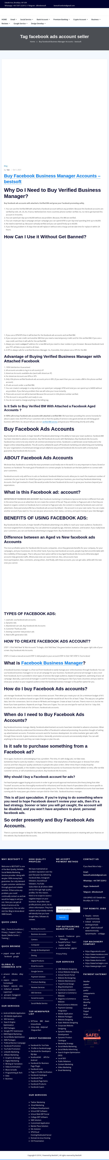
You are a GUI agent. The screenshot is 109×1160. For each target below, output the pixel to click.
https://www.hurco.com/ (95, 957)
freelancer (70, 936)
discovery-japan (10, 998)
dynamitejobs (90, 933)
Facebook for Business (40, 1063)
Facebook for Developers (41, 1051)
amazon (7, 974)
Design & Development (40, 950)
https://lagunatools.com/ (95, 951)
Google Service (20, 23)
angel (87, 928)
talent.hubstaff (97, 928)
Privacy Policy (61, 954)
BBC (41, 1021)
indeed (88, 922)
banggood (16, 995)
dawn (47, 1021)
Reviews (5, 23)
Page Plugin (35, 1066)
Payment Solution (38, 977)
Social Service (26, 19)
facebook (8, 956)
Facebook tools (37, 1069)
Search (62, 917)
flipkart (6, 986)
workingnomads (91, 925)
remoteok (96, 922)
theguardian (36, 1030)
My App (34, 1054)
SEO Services (36, 993)
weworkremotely (93, 919)
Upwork (61, 936)
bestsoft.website (92, 1038)
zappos (6, 980)
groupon (7, 995)
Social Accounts (37, 998)
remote (96, 916)
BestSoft (55, 1155)
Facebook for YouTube (40, 1045)
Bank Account (42, 19)
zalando (14, 986)
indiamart (8, 989)
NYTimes (34, 1021)
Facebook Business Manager (52, 662)
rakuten (14, 980)
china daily (35, 1027)
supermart (8, 992)
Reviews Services (38, 987)
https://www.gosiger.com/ (95, 966)
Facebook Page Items (39, 1081)
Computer (35, 945)
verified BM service (49, 422)
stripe (12, 953)
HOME (4, 19)
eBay (21, 974)
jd (4, 977)
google (16, 956)
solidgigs (101, 933)
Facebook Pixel (37, 1078)
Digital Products (37, 961)
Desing (34, 955)
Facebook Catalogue (39, 1075)
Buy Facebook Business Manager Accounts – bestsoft (60, 41)
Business (95, 19)
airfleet (68, 945)
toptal (61, 945)
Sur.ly (95, 1043)
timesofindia (36, 1024)
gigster (74, 948)
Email (13, 19)
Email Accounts (37, 966)
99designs (64, 939)
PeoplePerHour (64, 942)
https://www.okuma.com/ (95, 960)
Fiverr (74, 942)
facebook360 (36, 1057)
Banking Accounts (38, 929)
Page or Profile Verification (41, 1072)
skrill (18, 953)
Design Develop (37, 23)
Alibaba (15, 974)
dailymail (44, 1027)
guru (78, 936)
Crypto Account (79, 19)
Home (32, 41)
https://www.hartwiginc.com (96, 963)
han (7, 170)
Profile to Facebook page (41, 1048)
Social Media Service (39, 1003)
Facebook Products (38, 1084)
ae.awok (16, 989)
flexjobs (88, 916)
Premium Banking (60, 19)
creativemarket (64, 948)
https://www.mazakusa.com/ (96, 954)
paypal (6, 953)
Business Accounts (38, 934)
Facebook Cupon (37, 1087)
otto (21, 986)
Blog (5, 166)
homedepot (8, 983)
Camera (34, 939)
